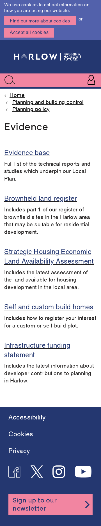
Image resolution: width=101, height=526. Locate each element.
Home (17, 94)
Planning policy (31, 108)
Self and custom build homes (48, 306)
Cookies (20, 433)
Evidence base (27, 152)
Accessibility (27, 416)
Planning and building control (48, 101)
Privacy (19, 450)
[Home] (47, 57)
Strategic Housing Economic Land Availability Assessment (49, 255)
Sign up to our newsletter (35, 504)
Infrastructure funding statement (37, 349)
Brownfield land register (40, 197)
